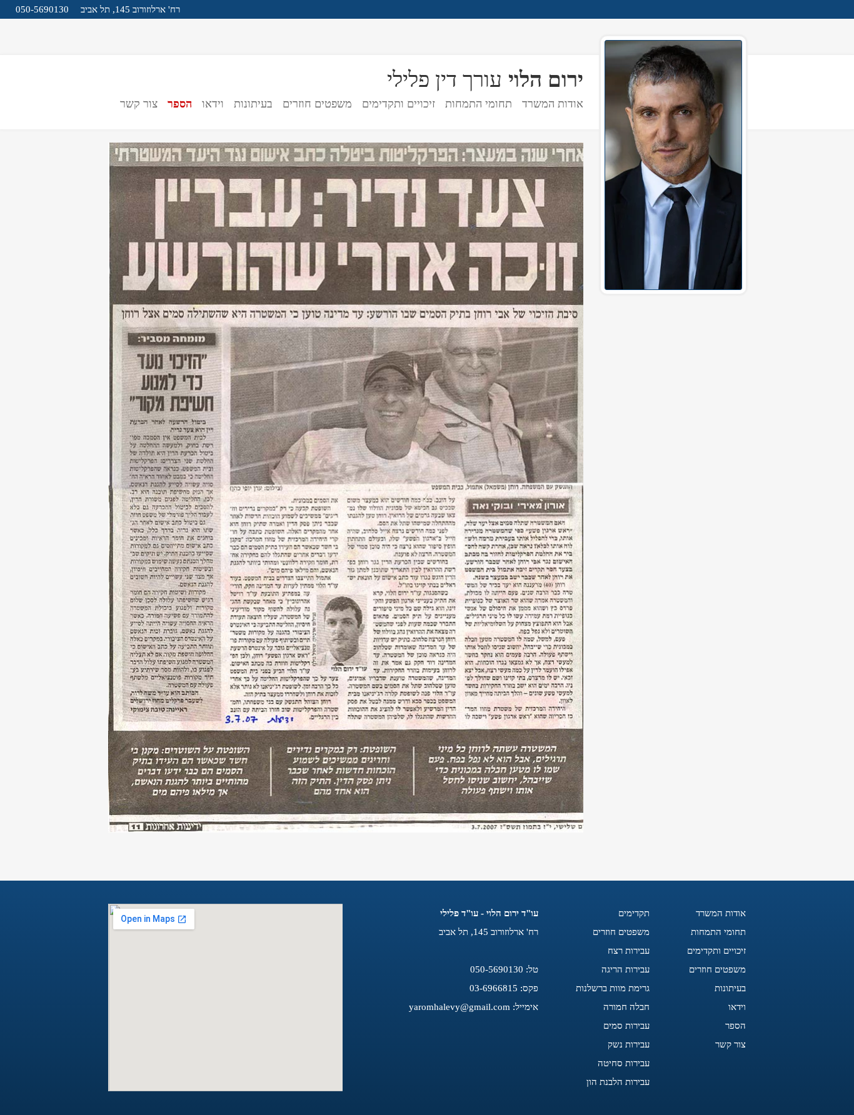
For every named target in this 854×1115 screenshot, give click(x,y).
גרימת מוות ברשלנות (613, 988)
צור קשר (139, 104)
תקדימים (634, 913)
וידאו (213, 104)
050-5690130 (42, 9)
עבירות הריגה (625, 969)
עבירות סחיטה (624, 1063)
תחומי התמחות (478, 104)
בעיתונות (253, 104)
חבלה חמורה (626, 1007)
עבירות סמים (626, 1026)
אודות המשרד (552, 104)
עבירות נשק (629, 1044)
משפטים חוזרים (317, 104)
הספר (180, 104)
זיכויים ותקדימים (398, 104)
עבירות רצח (629, 951)
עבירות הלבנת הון (618, 1082)
